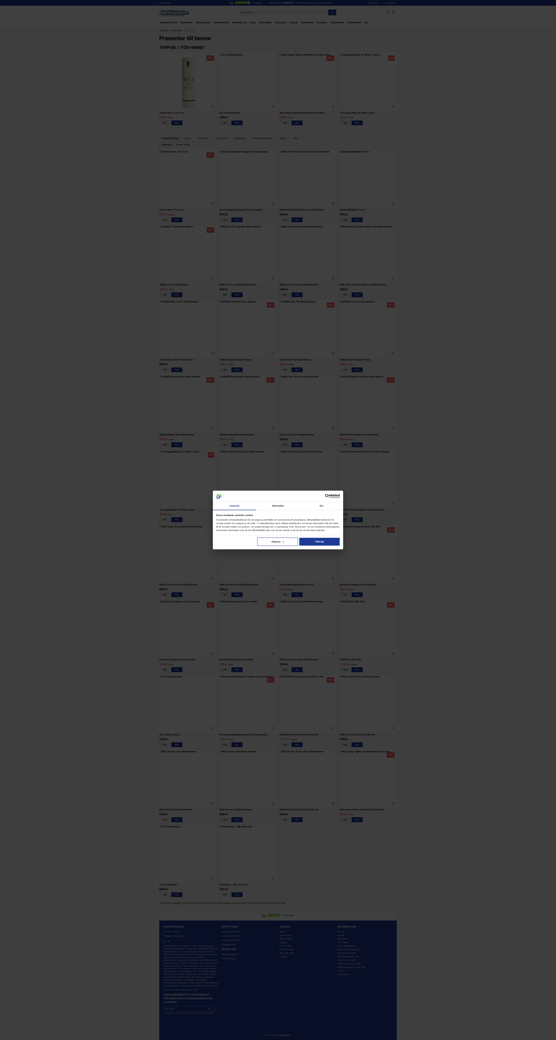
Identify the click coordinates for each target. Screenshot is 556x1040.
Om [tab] (321, 506)
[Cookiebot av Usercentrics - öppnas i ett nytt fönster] (327, 496)
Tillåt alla (319, 541)
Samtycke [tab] (235, 506)
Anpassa (275, 541)
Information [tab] (278, 506)
